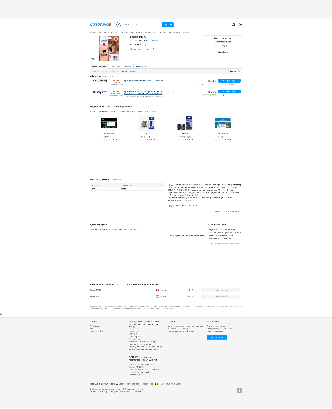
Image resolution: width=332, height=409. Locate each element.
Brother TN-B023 (136, 374)
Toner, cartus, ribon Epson (170, 384)
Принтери (133, 331)
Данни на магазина (116, 84)
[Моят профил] (240, 24)
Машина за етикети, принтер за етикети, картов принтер (143, 342)
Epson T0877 (95, 290)
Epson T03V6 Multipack (139, 372)
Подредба (236, 71)
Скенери (133, 334)
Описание (115, 66)
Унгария (163, 296)
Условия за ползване (134, 389)
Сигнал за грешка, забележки (181, 331)
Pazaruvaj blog (96, 331)
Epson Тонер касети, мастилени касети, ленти (134, 111)
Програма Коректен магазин (220, 328)
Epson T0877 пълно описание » (228, 211)
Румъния (163, 290)
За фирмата (95, 326)
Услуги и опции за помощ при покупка (185, 326)
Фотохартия (134, 339)
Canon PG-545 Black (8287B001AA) (144, 369)
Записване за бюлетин (178, 328)
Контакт (93, 328)
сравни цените (221, 290)
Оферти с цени (99, 66)
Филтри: (96, 71)
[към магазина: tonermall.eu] (223, 42)
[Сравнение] (233, 24)
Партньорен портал (216, 326)
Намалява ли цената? (141, 49)
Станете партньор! (217, 337)
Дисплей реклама (215, 331)
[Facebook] (239, 390)
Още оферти (223, 52)
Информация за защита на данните (106, 389)
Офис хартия (135, 336)
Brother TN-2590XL (137, 367)
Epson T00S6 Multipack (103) (141, 364)
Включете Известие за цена (226, 243)
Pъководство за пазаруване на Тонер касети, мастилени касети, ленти (145, 348)
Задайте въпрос (143, 66)
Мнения (127, 66)
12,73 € (223, 46)
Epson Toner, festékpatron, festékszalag (136, 384)
